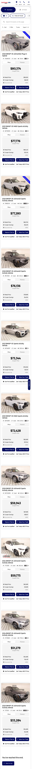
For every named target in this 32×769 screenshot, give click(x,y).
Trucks (18, 27)
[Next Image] (27, 41)
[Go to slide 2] (13, 50)
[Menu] (28, 2)
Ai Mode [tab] (24, 10)
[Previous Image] (3, 41)
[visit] (16, 2)
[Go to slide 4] (18, 50)
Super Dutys (26, 27)
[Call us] (24, 2)
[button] (16, 3)
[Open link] (26, 710)
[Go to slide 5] (21, 50)
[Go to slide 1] (11, 50)
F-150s (11, 27)
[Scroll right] (29, 16)
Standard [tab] (9, 10)
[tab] (8, 62)
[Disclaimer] (3, 77)
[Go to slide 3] (16, 50)
